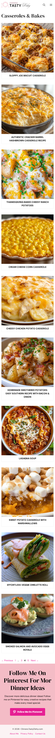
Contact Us (40, 733)
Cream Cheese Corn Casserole (27, 267)
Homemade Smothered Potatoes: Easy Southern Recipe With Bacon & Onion (28, 393)
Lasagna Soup (27, 458)
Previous (7, 660)
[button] (44, 5)
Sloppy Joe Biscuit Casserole (27, 75)
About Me (14, 733)
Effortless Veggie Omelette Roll (27, 584)
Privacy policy (27, 733)
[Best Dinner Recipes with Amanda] (15, 5)
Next (34, 660)
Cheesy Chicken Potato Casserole (27, 328)
